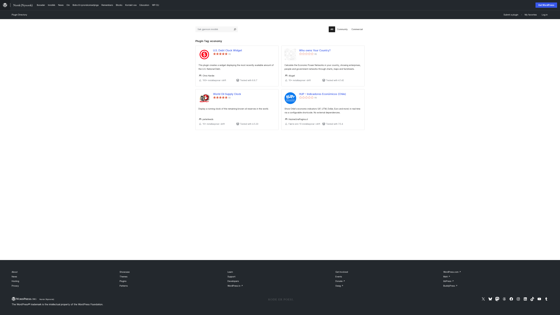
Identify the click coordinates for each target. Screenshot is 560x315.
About (15, 272)
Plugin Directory (19, 14)
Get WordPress (546, 5)
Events (338, 276)
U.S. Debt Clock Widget (227, 50)
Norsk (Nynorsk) (47, 299)
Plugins (123, 281)
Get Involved (341, 272)
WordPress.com (452, 272)
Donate (340, 281)
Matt (446, 276)
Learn (230, 272)
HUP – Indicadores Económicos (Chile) (322, 94)
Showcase (125, 272)
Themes (123, 276)
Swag (339, 286)
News (14, 276)
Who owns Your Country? (315, 50)
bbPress (448, 281)
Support (231, 276)
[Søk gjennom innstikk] (235, 29)
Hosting (15, 281)
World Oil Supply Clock (227, 94)
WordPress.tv (235, 286)
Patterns (124, 286)
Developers (233, 281)
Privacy (15, 286)
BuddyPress (450, 286)
